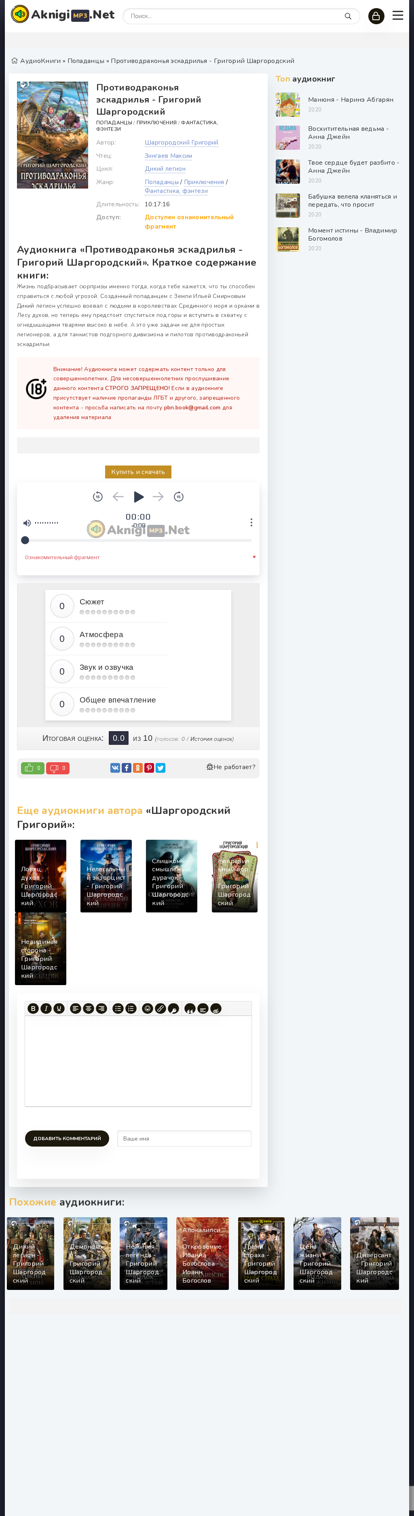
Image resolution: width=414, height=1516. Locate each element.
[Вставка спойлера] (203, 1008)
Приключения (157, 123)
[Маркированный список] (118, 1008)
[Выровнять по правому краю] (101, 1008)
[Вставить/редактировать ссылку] (160, 1008)
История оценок (211, 739)
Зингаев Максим (168, 156)
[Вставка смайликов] (147, 1008)
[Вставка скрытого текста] (216, 1008)
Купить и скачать (138, 472)
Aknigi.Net (72, 14)
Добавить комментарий (67, 1138)
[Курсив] (46, 1008)
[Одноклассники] (138, 768)
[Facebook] (126, 768)
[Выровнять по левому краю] (75, 1008)
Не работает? (234, 767)
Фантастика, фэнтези (176, 191)
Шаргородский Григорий (182, 142)
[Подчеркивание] (59, 1008)
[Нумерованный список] (131, 1008)
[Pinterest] (149, 768)
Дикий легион (165, 169)
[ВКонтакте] (115, 768)
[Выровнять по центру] (88, 1008)
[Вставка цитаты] (190, 1008)
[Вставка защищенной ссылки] (173, 1008)
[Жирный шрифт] (33, 1008)
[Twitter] (160, 768)
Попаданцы (114, 123)
